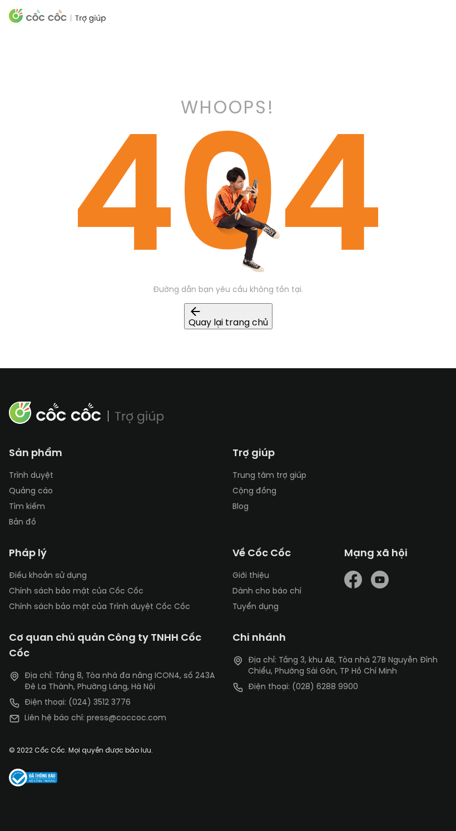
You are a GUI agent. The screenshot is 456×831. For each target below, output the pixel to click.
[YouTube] (380, 579)
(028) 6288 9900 (325, 687)
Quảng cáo (31, 491)
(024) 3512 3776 (99, 703)
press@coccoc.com (126, 718)
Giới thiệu (250, 576)
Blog (240, 507)
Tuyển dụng (255, 607)
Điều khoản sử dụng (48, 576)
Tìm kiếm (27, 507)
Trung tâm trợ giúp (269, 476)
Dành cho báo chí (266, 591)
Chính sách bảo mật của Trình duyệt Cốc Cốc (99, 607)
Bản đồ (22, 522)
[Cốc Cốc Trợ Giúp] (57, 16)
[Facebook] (355, 579)
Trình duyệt (31, 476)
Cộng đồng (254, 491)
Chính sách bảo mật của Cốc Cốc (76, 591)
